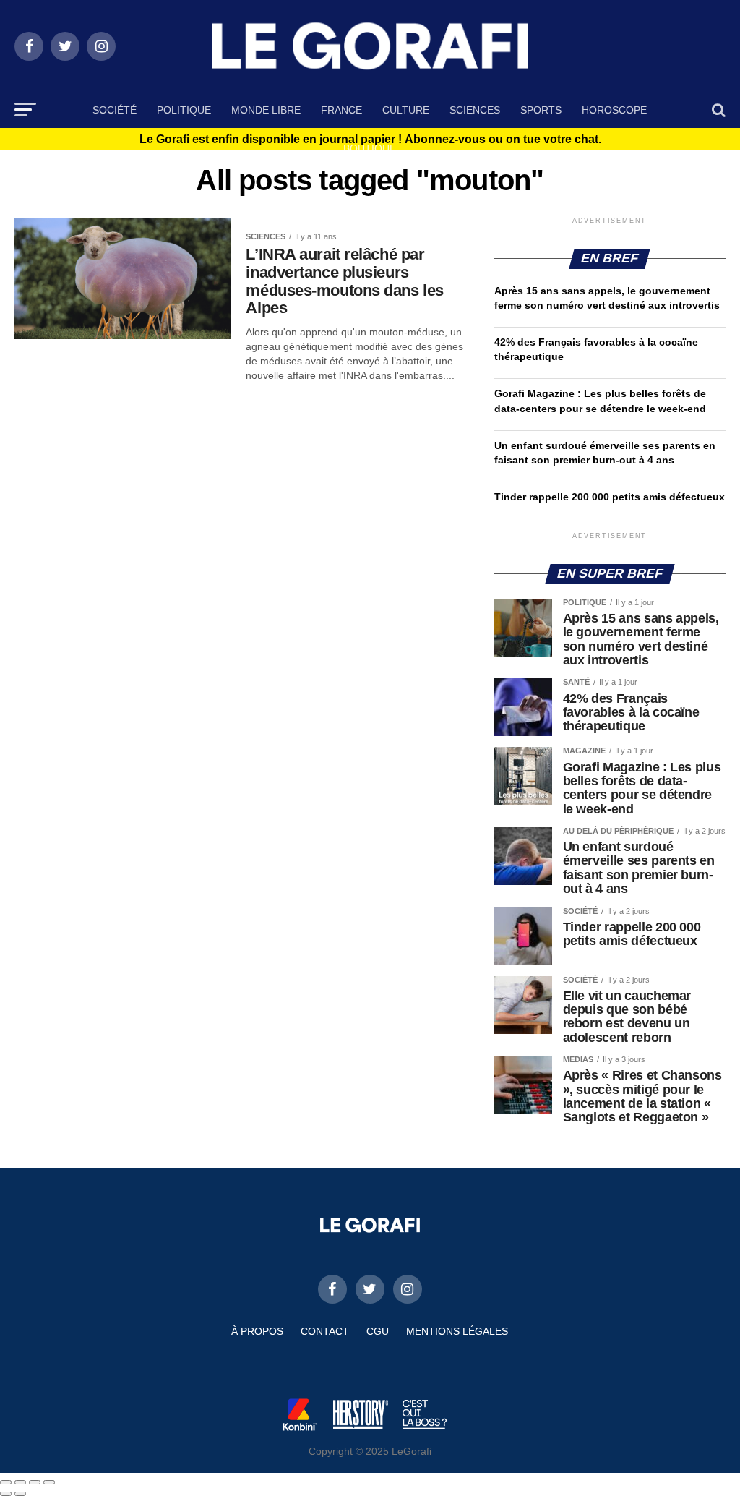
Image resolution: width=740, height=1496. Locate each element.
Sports (541, 110)
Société (114, 110)
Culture (405, 110)
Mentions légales (457, 1331)
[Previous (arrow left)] (6, 1494)
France (341, 110)
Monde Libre (266, 110)
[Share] (20, 1482)
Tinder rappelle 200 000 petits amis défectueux (609, 497)
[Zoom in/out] (49, 1482)
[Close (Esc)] (6, 1482)
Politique (184, 110)
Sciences (474, 110)
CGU (377, 1331)
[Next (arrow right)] (20, 1494)
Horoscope (614, 110)
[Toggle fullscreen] (34, 1482)
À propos (257, 1331)
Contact (325, 1331)
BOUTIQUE (369, 148)
